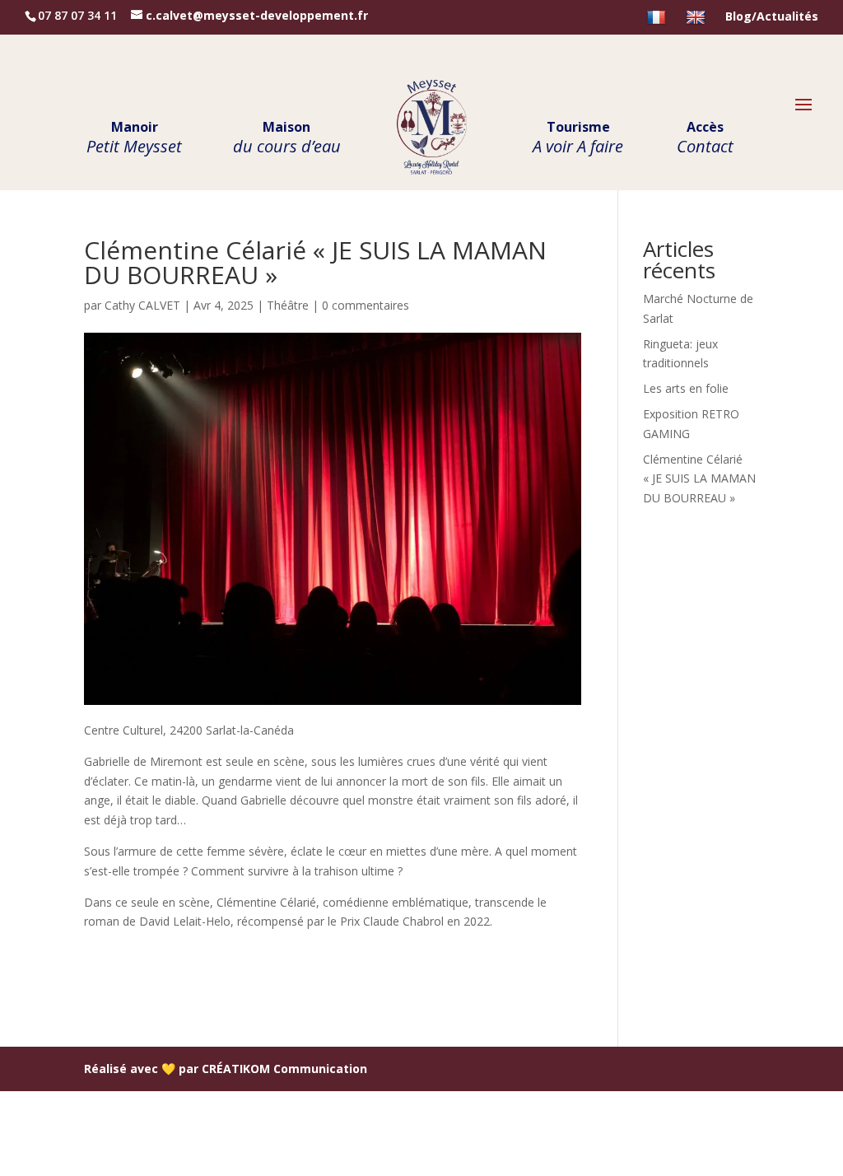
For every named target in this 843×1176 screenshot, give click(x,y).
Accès (705, 139)
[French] (658, 22)
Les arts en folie (686, 388)
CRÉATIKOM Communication (284, 1068)
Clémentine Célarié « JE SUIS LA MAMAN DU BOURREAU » (699, 478)
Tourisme (578, 139)
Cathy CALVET (142, 305)
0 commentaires (365, 305)
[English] (698, 22)
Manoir (134, 139)
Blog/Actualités (771, 17)
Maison (287, 139)
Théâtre (288, 305)
